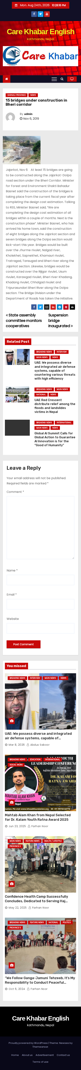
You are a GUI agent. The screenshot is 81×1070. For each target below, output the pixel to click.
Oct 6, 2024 (17, 989)
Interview (62, 351)
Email (12, 594)
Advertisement (45, 1055)
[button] (63, 79)
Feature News (33, 841)
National (41, 394)
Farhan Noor (39, 826)
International (64, 422)
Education (35, 759)
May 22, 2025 (18, 908)
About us (27, 1055)
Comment (15, 492)
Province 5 (15, 927)
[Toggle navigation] (54, 79)
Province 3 (15, 846)
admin (28, 114)
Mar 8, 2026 (17, 745)
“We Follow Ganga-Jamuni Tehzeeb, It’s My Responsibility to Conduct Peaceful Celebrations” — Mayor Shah (40, 982)
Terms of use (40, 1062)
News (33, 95)
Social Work (16, 764)
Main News (42, 357)
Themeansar (40, 1047)
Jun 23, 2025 (17, 826)
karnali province (17, 95)
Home (15, 1055)
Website (13, 619)
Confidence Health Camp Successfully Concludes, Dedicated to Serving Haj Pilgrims (36, 901)
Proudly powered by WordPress (28, 1043)
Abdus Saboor (40, 745)
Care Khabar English (40, 31)
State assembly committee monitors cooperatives (24, 320)
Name (12, 570)
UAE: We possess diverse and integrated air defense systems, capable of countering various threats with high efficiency (54, 370)
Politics (67, 922)
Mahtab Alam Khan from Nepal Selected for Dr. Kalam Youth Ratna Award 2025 (38, 817)
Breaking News (44, 351)
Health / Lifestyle (53, 841)
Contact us (63, 1055)
